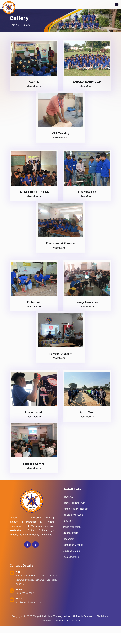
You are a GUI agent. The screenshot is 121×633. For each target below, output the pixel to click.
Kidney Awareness (87, 302)
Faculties (68, 520)
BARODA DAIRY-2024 (87, 82)
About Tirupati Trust (74, 502)
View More (33, 86)
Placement (68, 538)
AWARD (34, 82)
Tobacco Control (34, 464)
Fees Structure (71, 556)
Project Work (34, 412)
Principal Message (73, 514)
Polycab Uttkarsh (60, 354)
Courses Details (71, 550)
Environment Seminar (60, 243)
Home (13, 24)
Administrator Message (76, 508)
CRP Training (60, 133)
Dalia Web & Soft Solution (66, 620)
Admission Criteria (73, 544)
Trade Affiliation (72, 526)
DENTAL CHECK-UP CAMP (34, 192)
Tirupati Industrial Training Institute (52, 616)
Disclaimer (102, 616)
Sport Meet (87, 412)
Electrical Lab (87, 192)
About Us (68, 496)
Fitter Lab (34, 302)
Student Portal (71, 532)
